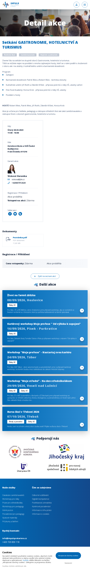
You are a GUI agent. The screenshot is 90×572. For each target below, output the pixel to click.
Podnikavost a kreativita (42, 502)
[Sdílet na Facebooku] (10, 214)
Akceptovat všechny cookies (68, 556)
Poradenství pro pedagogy (13, 514)
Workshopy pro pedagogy (13, 506)
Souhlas (26, 560)
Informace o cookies (40, 514)
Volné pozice (7, 510)
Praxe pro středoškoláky (12, 502)
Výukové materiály (9, 517)
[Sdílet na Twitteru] (20, 214)
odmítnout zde (20, 566)
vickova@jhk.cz (18, 179)
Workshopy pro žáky (10, 499)
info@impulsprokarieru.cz (14, 538)
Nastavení (68, 563)
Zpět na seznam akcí (47, 276)
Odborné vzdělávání (40, 495)
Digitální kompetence (40, 499)
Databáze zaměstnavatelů (13, 495)
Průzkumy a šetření (10, 521)
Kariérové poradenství (41, 506)
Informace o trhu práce (41, 510)
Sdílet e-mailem (15, 214)
